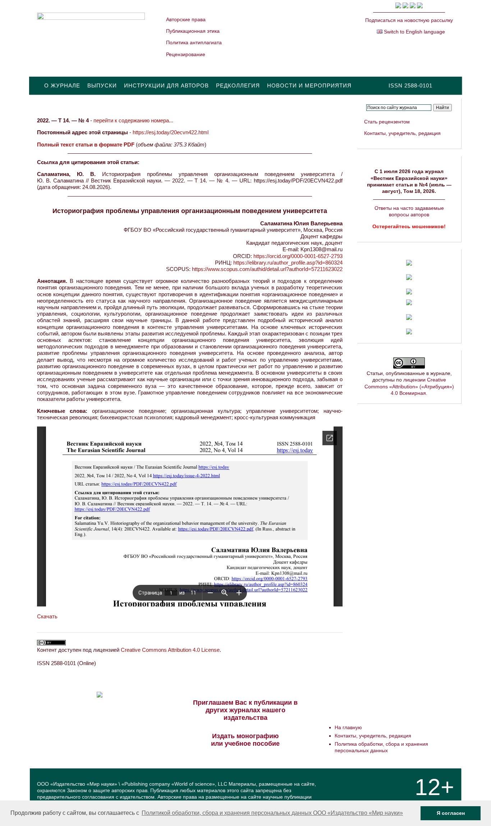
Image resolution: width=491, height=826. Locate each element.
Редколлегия (238, 85)
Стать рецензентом (387, 122)
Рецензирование (185, 54)
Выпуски (102, 85)
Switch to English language (413, 32)
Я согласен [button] (451, 813)
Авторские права (186, 19)
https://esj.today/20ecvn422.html (170, 132)
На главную (348, 727)
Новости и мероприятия (309, 85)
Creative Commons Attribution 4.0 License (170, 650)
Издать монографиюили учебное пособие (245, 739)
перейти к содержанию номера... (133, 120)
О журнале (62, 85)
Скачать (47, 616)
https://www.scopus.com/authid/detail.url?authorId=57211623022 (267, 269)
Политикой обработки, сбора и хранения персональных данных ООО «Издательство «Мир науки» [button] (272, 813)
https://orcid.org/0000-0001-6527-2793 (298, 256)
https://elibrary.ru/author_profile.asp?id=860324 (288, 262)
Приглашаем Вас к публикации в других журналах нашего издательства (245, 710)
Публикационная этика (193, 31)
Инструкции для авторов (166, 85)
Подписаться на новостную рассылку (409, 20)
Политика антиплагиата (194, 42)
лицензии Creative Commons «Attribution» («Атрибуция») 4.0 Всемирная (409, 386)
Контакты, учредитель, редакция (402, 133)
